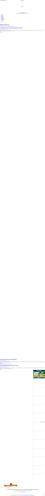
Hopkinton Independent (3, 360)
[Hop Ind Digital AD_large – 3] (39, 439)
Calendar (2, 19)
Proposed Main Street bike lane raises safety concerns (9, 365)
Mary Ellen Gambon (3, 29)
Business (2, 17)
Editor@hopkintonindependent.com (18, 490)
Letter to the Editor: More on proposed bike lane (8, 359)
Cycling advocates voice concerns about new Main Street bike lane (11, 27)
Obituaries (2, 18)
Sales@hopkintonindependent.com (28, 490)
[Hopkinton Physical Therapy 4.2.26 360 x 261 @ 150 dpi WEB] (39, 395)
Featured (2, 15)
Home (2, 14)
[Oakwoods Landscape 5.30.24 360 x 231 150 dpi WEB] (39, 456)
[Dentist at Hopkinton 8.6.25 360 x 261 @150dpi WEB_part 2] (39, 412)
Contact (2, 20)
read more (1, 363)
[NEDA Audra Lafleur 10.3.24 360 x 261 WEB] (39, 421)
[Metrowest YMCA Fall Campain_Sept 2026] (39, 473)
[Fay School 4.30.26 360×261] (39, 482)
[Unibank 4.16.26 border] (39, 430)
